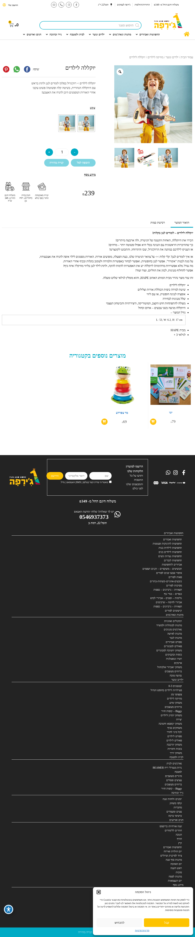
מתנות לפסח (175, 876)
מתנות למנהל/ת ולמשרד (169, 625)
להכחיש (119, 922)
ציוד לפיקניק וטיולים (171, 855)
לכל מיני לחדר (174, 732)
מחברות (178, 807)
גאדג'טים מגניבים (173, 629)
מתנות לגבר (175, 637)
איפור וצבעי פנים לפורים (169, 573)
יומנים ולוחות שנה (172, 799)
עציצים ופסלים (174, 780)
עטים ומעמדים (174, 811)
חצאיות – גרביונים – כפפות (167, 589)
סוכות (179, 872)
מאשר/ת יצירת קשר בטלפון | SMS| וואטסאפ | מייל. (84, 482)
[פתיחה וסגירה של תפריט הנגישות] (8, 909)
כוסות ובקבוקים (173, 654)
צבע (92, 108)
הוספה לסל (83, 162)
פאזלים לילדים (174, 740)
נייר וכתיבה (177, 792)
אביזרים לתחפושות (172, 564)
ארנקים (178, 663)
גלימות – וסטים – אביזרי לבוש (166, 598)
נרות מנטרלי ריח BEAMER (167, 767)
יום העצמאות (175, 880)
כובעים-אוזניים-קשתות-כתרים (166, 581)
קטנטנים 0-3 (175, 686)
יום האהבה (176, 864)
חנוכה (179, 834)
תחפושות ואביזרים (173, 533)
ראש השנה (176, 868)
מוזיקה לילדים (155, 57)
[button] (99, 892)
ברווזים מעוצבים (173, 671)
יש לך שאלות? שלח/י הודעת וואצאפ (94, 511)
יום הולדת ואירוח (173, 851)
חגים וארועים (176, 820)
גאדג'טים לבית (174, 763)
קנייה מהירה (57, 162)
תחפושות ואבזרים (172, 539)
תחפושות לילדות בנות (170, 547)
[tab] (182, 223)
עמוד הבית (187, 57)
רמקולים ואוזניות (173, 621)
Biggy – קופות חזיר (171, 711)
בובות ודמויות (175, 748)
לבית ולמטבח (176, 757)
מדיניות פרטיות (142, 930)
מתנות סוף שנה (174, 859)
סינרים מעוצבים (173, 776)
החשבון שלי (13, 5)
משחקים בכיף (174, 727)
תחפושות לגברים (173, 560)
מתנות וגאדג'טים (174, 614)
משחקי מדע (175, 702)
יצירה (179, 719)
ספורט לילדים (174, 736)
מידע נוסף (178, 885)
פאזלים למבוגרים (173, 646)
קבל (166, 922)
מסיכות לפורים (174, 585)
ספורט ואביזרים (174, 642)
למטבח (178, 771)
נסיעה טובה (176, 675)
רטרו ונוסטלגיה (174, 658)
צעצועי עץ (176, 694)
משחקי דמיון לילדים (171, 715)
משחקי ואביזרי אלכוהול (169, 667)
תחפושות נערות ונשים (170, 556)
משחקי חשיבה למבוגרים (169, 650)
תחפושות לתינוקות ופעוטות (167, 543)
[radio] (86, 123)
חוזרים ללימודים (173, 830)
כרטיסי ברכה (175, 815)
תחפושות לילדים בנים (170, 552)
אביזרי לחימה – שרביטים (169, 602)
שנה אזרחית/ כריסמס (171, 826)
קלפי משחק (176, 803)
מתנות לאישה (174, 633)
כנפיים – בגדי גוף (173, 594)
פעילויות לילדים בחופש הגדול (166, 690)
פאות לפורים (175, 577)
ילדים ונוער (172, 57)
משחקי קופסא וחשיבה (170, 723)
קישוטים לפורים (173, 610)
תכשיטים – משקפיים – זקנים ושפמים (162, 568)
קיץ (180, 843)
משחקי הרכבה (174, 744)
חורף (179, 838)
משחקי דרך (176, 753)
